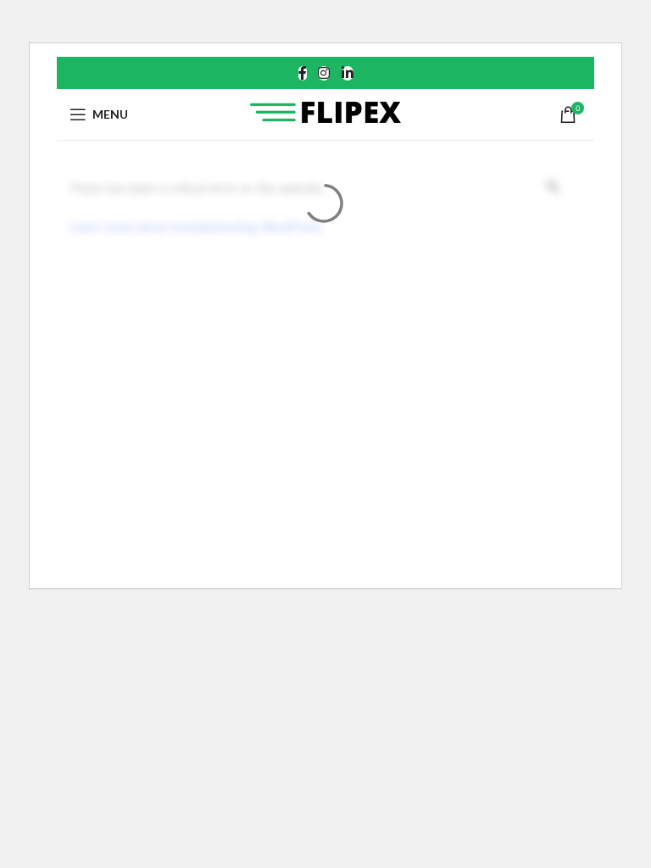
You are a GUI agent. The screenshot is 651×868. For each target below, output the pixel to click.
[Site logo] (326, 112)
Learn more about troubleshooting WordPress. (197, 227)
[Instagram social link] (324, 73)
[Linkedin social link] (347, 73)
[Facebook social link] (302, 73)
